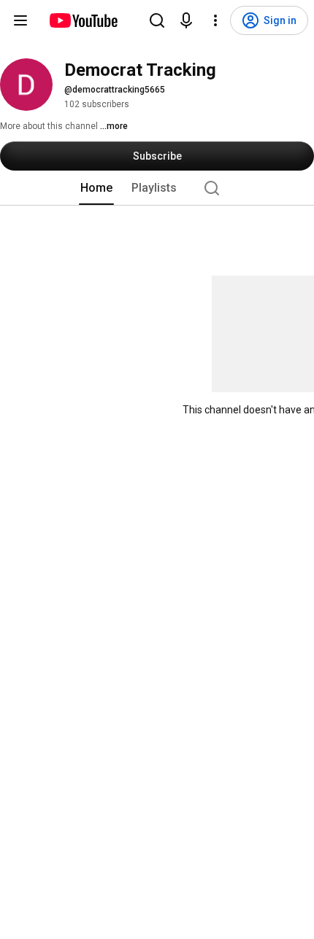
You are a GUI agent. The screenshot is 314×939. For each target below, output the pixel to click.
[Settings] (215, 20)
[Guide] (20, 20)
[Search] (157, 20)
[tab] (96, 188)
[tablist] (157, 188)
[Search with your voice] (186, 20)
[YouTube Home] (83, 20)
